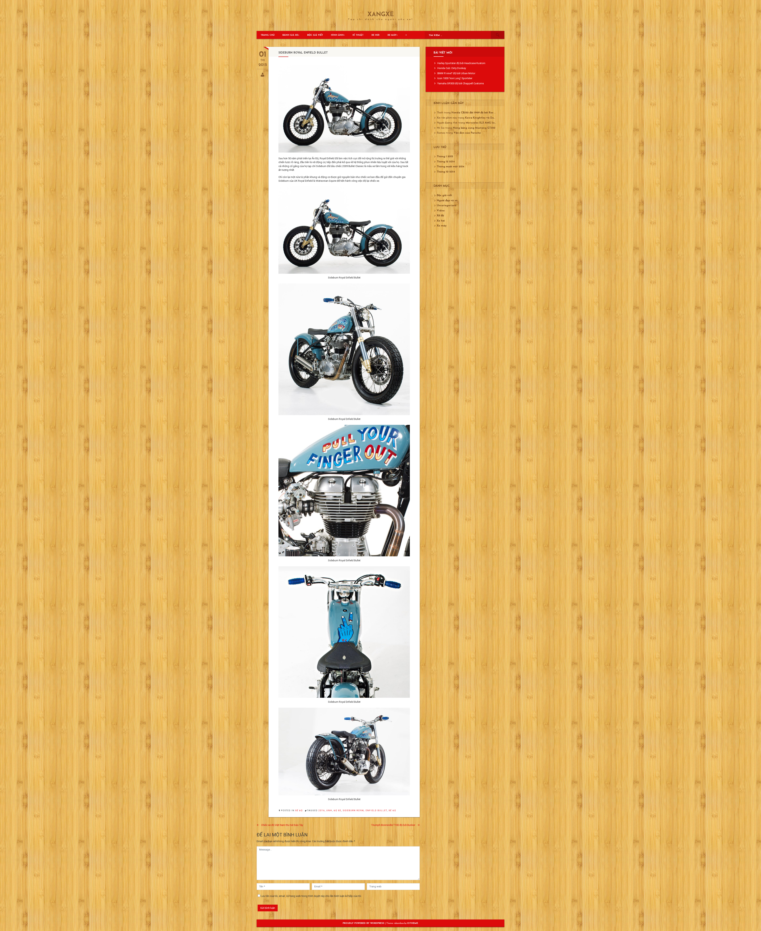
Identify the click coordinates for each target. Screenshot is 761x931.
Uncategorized (446, 205)
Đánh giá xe (290, 35)
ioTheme (412, 923)
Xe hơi (375, 35)
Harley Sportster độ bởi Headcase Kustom (461, 63)
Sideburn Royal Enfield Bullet (365, 810)
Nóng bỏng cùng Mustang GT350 (474, 128)
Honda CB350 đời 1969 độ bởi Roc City (475, 112)
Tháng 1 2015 (445, 156)
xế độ (392, 810)
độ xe (337, 810)
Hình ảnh (337, 35)
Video (441, 210)
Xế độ (299, 810)
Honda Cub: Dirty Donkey (451, 68)
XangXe (380, 15)
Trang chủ (267, 35)
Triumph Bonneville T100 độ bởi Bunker (393, 825)
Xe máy (391, 35)
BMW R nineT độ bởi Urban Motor (456, 73)
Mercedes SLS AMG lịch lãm (484, 123)
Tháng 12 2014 (446, 161)
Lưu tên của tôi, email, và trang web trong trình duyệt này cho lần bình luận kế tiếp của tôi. (311, 896)
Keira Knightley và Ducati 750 (484, 118)
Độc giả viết (315, 35)
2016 (321, 810)
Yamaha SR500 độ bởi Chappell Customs (460, 83)
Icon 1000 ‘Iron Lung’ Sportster (454, 78)
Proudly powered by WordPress (364, 923)
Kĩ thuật (358, 35)
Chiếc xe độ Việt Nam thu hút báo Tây (282, 825)
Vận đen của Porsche (467, 133)
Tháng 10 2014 (446, 172)
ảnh (329, 810)
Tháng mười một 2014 (450, 166)
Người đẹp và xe (447, 200)
